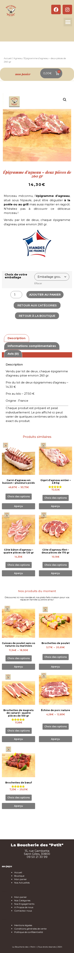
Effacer (38, 283)
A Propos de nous (23, 907)
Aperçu (18, 506)
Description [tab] (16, 338)
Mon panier (20, 879)
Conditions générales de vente (30, 928)
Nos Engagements (24, 903)
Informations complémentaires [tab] (32, 346)
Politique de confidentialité (28, 932)
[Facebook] (56, 9)
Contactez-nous (23, 910)
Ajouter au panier (45, 294)
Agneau (17, 58)
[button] (68, 22)
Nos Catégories (22, 900)
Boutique (19, 875)
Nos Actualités (22, 882)
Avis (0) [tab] (13, 353)
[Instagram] (67, 9)
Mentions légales (23, 925)
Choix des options (18, 496)
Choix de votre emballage (16, 276)
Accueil (8, 58)
